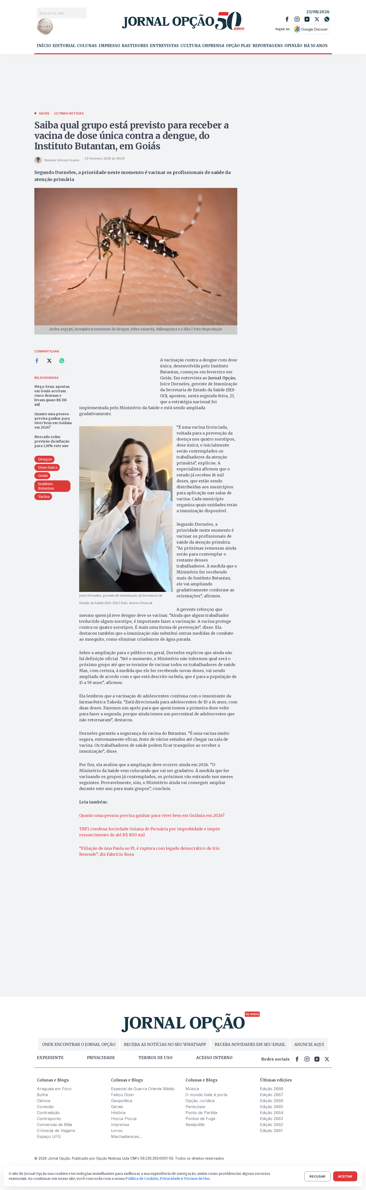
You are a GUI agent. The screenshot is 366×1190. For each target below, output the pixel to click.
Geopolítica (121, 1100)
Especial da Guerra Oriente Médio (143, 1088)
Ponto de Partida (201, 1112)
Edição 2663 (271, 1118)
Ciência (43, 1100)
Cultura (191, 46)
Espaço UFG (49, 1136)
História (118, 1112)
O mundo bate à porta (206, 1094)
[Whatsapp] (326, 19)
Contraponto (49, 1118)
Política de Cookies (141, 1178)
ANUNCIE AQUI (309, 1044)
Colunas (87, 46)
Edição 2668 (271, 1088)
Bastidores (135, 46)
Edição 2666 (271, 1100)
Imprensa (213, 46)
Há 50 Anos (316, 46)
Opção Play (238, 46)
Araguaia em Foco (54, 1088)
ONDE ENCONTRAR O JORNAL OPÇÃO (78, 1044)
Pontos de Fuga (200, 1118)
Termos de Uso (197, 1178)
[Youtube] (307, 19)
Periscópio (195, 1106)
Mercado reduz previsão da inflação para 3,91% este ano (51, 441)
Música (192, 1088)
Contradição (48, 1112)
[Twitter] (316, 19)
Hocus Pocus (124, 1118)
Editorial (64, 46)
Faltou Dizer (122, 1094)
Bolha (42, 1094)
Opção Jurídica (199, 1100)
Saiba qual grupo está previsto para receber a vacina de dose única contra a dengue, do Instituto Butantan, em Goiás (131, 136)
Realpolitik (195, 1124)
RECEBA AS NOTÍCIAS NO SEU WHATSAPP (165, 1044)
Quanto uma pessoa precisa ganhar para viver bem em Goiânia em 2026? (53, 421)
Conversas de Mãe (54, 1124)
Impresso (109, 46)
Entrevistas (164, 46)
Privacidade (101, 1058)
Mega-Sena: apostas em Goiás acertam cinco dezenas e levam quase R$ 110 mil (52, 396)
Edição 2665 (271, 1106)
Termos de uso (155, 1058)
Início (44, 46)
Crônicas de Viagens (56, 1130)
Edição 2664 (272, 1112)
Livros (116, 1130)
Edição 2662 (271, 1124)
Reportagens (267, 46)
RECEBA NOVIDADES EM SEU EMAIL (250, 1044)
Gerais (117, 1106)
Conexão (45, 1106)
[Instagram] (297, 19)
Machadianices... (126, 1136)
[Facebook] (287, 19)
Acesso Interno (214, 1058)
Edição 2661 (271, 1130)
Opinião (293, 46)
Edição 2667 (271, 1094)
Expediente (50, 1058)
